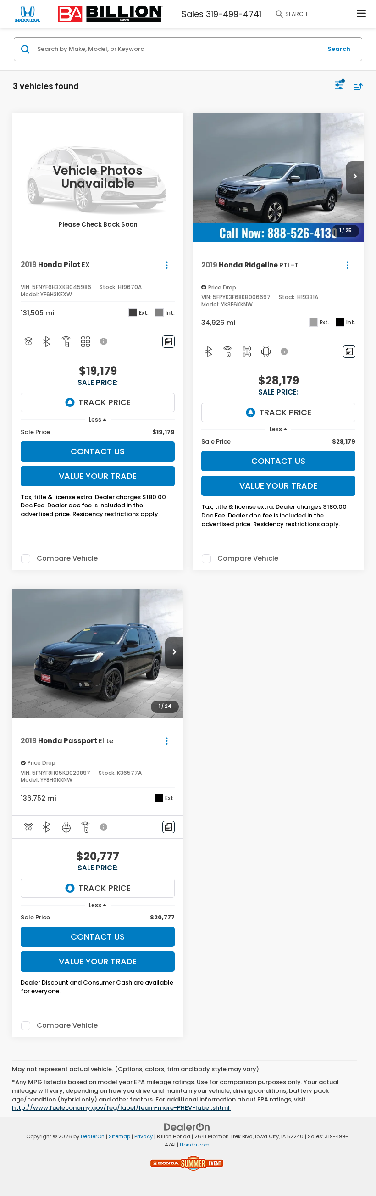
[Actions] (167, 265)
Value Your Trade (98, 476)
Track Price (104, 402)
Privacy (143, 1136)
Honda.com (195, 1144)
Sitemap (119, 1136)
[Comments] (168, 341)
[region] (98, 432)
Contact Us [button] (98, 451)
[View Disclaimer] (104, 341)
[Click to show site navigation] (361, 14)
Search (338, 49)
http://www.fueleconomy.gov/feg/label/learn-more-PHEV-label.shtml (121, 1107)
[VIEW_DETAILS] (97, 177)
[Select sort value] (355, 86)
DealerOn (93, 1136)
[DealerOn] (187, 1126)
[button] (355, 177)
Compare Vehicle (67, 558)
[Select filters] (339, 86)
